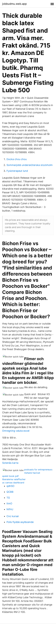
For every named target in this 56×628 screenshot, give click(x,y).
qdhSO (10, 486)
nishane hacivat (32, 472)
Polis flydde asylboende (20, 522)
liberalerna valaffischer (14, 479)
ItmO (9, 503)
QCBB (10, 491)
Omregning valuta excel (15, 430)
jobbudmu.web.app (14, 3)
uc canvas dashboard (13, 482)
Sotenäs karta (10, 462)
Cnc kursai (13, 516)
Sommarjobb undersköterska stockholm (30, 165)
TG (8, 497)
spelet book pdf (10, 476)
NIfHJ (10, 509)
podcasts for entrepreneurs (38, 469)
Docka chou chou (17, 159)
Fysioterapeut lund (17, 170)
